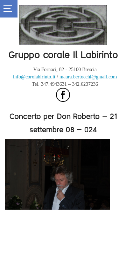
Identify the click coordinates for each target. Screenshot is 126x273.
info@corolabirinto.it (34, 76)
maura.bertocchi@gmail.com (88, 76)
